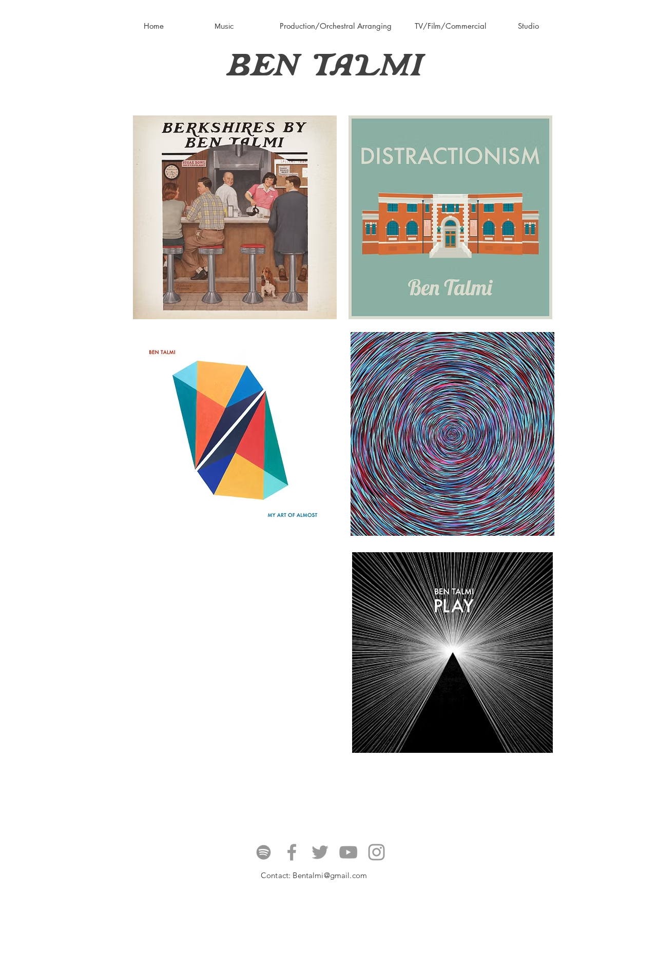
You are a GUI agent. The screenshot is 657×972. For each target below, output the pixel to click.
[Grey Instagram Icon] (376, 852)
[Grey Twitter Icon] (320, 852)
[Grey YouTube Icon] (348, 852)
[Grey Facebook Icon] (292, 852)
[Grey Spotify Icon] (264, 852)
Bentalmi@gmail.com (330, 875)
